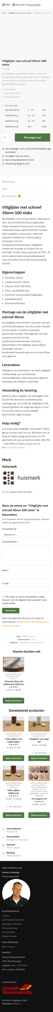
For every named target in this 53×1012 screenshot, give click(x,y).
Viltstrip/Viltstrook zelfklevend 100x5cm (13, 683)
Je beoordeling (10, 541)
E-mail (6, 583)
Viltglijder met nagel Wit (39, 740)
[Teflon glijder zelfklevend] (13, 773)
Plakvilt (13, 679)
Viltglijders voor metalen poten (39, 788)
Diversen (39, 796)
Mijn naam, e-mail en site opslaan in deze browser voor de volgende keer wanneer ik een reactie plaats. (24, 600)
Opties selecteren (14, 700)
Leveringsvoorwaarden (13, 919)
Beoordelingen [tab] (11, 196)
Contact (5, 915)
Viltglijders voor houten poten (20, 13)
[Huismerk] (26, 478)
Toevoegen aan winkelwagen (32, 139)
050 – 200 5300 (19, 965)
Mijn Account (8, 946)
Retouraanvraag (9, 928)
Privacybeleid (8, 932)
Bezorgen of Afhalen (12, 924)
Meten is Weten (9, 936)
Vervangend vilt (39, 798)
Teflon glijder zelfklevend (13, 791)
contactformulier (15, 447)
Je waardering (10, 529)
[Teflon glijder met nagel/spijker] (13, 724)
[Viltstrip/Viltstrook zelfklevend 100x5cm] (13, 664)
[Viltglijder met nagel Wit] (39, 724)
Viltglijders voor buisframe (38, 793)
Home (4, 13)
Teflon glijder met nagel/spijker (13, 740)
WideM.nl (16, 1003)
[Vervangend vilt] (39, 773)
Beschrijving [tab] (8, 181)
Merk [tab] (4, 188)
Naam (5, 570)
